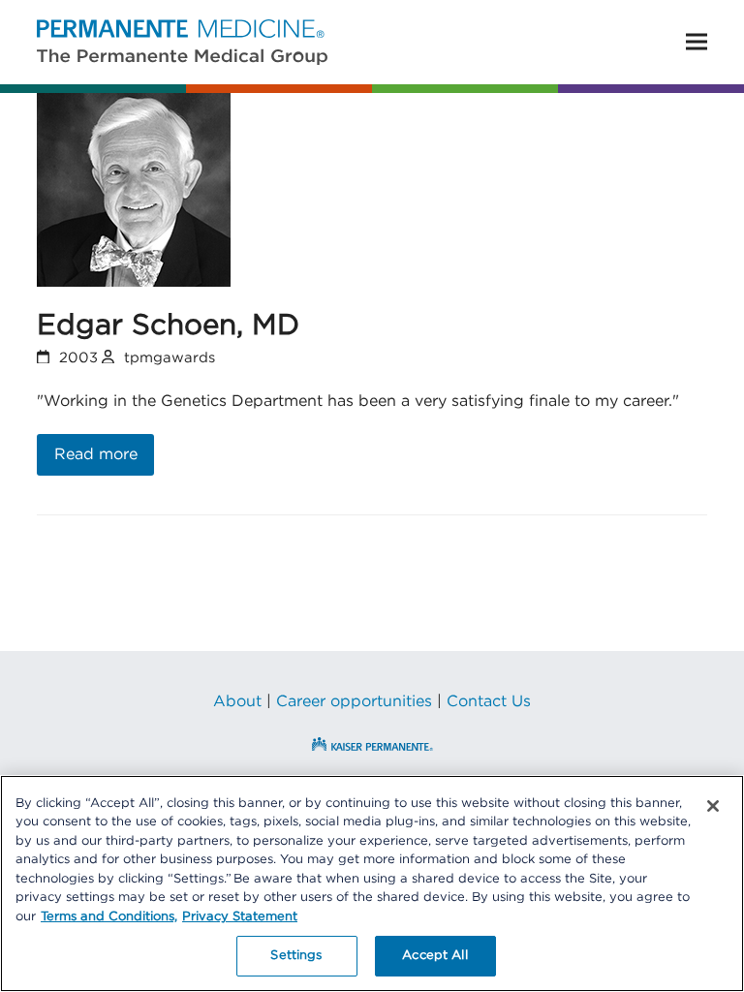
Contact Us (489, 701)
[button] (696, 42)
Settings (296, 955)
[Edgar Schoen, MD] (134, 189)
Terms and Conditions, (109, 917)
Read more (96, 454)
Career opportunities (354, 701)
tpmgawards (169, 358)
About (237, 701)
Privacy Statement (239, 917)
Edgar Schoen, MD (168, 325)
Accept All (434, 955)
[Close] (713, 806)
